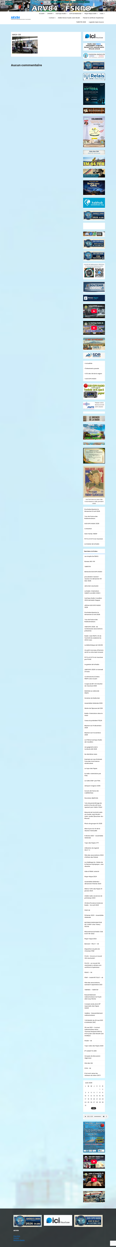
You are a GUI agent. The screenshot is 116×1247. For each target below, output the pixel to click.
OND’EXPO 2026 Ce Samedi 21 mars (93, 671)
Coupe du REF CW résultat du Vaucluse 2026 (93, 685)
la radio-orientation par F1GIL (92, 775)
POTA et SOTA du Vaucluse (93, 539)
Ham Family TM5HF (90, 534)
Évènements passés (92, 368)
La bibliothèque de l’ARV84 (93, 645)
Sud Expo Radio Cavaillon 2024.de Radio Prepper (93, 599)
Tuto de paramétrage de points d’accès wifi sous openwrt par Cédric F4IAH (93, 805)
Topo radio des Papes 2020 (93, 1046)
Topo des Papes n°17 (91, 843)
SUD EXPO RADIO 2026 (91, 524)
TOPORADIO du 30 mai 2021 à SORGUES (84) (93, 1021)
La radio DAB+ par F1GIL (92, 781)
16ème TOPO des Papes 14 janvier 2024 (93, 890)
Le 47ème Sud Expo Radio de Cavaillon (93, 741)
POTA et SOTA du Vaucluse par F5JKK (93, 658)
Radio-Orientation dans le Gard (93, 714)
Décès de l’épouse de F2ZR (93, 708)
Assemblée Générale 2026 (93, 703)
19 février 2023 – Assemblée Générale (93, 916)
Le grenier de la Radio (91, 664)
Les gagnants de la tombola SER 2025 (91, 748)
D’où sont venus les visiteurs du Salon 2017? (92, 1074)
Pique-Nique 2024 (90, 877)
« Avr (93, 1108)
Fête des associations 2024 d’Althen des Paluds (94, 856)
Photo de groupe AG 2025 (93, 824)
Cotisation (88, 529)
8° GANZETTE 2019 (90, 1051)
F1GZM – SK (88, 1041)
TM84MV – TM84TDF (91, 990)
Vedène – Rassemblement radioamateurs (93, 1014)
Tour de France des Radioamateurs (91, 517)
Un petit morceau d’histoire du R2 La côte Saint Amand (93, 651)
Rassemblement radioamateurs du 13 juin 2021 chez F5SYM (92, 997)
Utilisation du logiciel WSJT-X (91, 849)
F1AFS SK (87, 910)
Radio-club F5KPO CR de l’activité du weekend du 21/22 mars (92, 638)
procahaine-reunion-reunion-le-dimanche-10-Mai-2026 (93, 579)
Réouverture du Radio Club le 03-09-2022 (93, 933)
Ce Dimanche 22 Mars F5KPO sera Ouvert (92, 678)
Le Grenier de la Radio (91, 544)
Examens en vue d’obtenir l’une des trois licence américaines (93, 761)
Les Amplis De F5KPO (91, 556)
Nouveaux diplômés (91, 798)
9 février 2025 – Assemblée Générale (93, 837)
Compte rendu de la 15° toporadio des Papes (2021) (92, 1006)
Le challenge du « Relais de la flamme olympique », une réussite (93, 864)
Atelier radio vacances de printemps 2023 (93, 897)
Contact (16, 1238)
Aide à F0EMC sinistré (91, 871)
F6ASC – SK (88, 972)
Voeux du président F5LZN (93, 721)
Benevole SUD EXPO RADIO (93, 572)
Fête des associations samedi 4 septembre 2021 (93, 984)
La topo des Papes (90, 768)
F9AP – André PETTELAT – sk (93, 977)
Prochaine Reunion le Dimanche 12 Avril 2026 (92, 510)
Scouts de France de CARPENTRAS (91, 792)
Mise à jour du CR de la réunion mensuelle (92, 830)
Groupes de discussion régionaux (92, 1057)
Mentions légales (19, 1240)
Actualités (88, 363)
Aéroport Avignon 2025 (92, 786)
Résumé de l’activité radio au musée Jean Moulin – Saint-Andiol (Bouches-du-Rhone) (93, 815)
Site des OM (88, 1063)
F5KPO (98, 44)
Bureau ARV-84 (89, 561)
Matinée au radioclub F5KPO (91, 692)
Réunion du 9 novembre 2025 (92, 734)
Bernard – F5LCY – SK (91, 944)
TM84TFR (87, 567)
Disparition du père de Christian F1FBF (92, 950)
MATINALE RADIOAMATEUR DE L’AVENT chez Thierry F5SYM (93, 924)
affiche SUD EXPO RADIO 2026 (92, 606)
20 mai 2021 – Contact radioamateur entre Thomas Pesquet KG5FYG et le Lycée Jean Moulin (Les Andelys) (94, 1031)
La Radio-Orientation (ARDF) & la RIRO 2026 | (92, 592)
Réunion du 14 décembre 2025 (92, 727)
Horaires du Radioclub (92, 698)
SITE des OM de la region (93, 374)
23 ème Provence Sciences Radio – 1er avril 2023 (93, 904)
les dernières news (90, 754)
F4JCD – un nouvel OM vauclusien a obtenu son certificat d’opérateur (92, 965)
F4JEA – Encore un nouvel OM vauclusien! (93, 957)
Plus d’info (16, 1236)
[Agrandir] (103, 450)
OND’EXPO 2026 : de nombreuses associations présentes (93, 629)
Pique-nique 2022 (90, 939)
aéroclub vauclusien (91, 586)
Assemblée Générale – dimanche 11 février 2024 (92, 883)
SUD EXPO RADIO (90, 379)
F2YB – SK (87, 1068)
